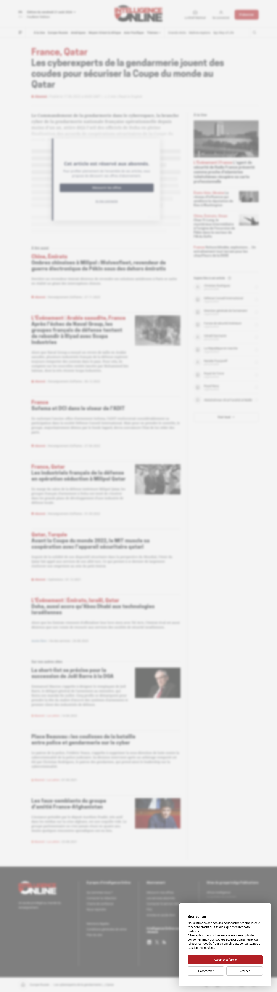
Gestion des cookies (201, 947)
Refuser (244, 971)
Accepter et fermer (225, 959)
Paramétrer (206, 971)
